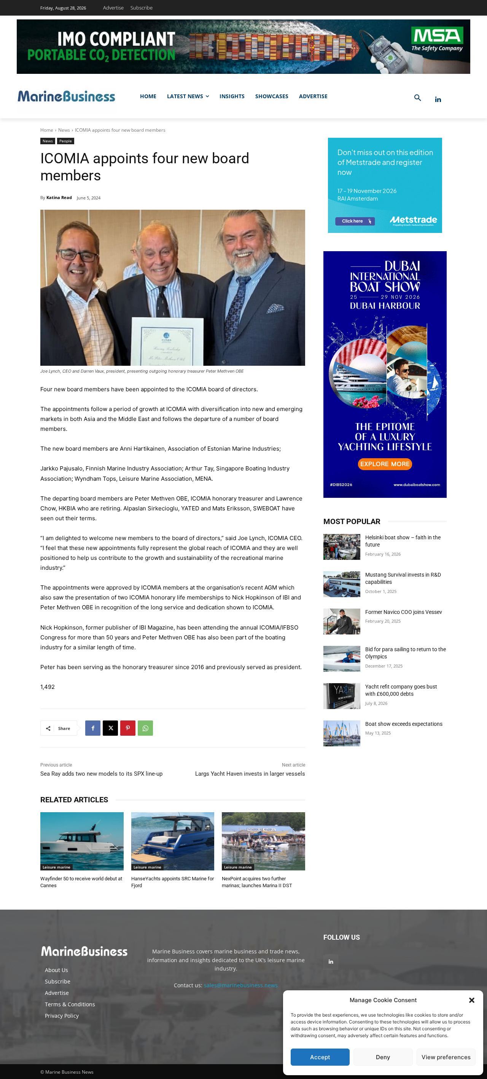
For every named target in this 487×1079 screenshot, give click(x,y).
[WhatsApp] (145, 728)
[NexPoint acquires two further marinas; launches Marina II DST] (263, 841)
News (64, 130)
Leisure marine (56, 867)
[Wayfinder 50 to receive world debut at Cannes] (82, 841)
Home (46, 130)
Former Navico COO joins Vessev (403, 612)
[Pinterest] (127, 728)
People (65, 140)
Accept (320, 1057)
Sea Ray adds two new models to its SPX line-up (101, 773)
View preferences (446, 1057)
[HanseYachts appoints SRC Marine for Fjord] (173, 841)
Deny (383, 1057)
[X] (110, 728)
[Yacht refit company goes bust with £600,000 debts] (341, 696)
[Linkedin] (438, 99)
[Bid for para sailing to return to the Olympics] (341, 659)
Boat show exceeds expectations (403, 724)
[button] (472, 1000)
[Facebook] (92, 728)
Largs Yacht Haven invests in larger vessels (250, 773)
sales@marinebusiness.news (241, 985)
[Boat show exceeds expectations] (341, 733)
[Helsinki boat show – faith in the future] (341, 547)
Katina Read (59, 197)
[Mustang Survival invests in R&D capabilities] (341, 584)
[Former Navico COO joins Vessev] (341, 621)
